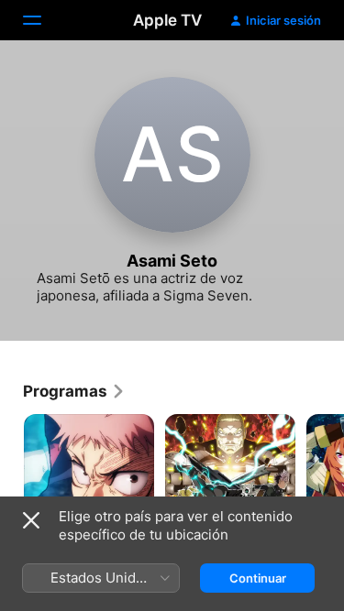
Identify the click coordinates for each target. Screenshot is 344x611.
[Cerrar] (31, 520)
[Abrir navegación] (43, 20)
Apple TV (167, 20)
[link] (74, 391)
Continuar (257, 578)
